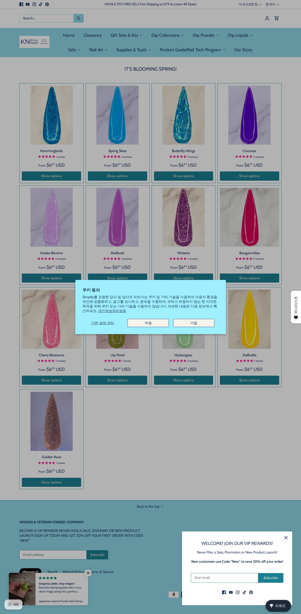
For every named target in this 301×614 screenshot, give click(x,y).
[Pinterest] (251, 592)
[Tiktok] (244, 592)
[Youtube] (231, 592)
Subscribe (271, 578)
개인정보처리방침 (112, 311)
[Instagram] (238, 592)
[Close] (286, 537)
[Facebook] (224, 592)
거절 (193, 323)
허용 (148, 323)
